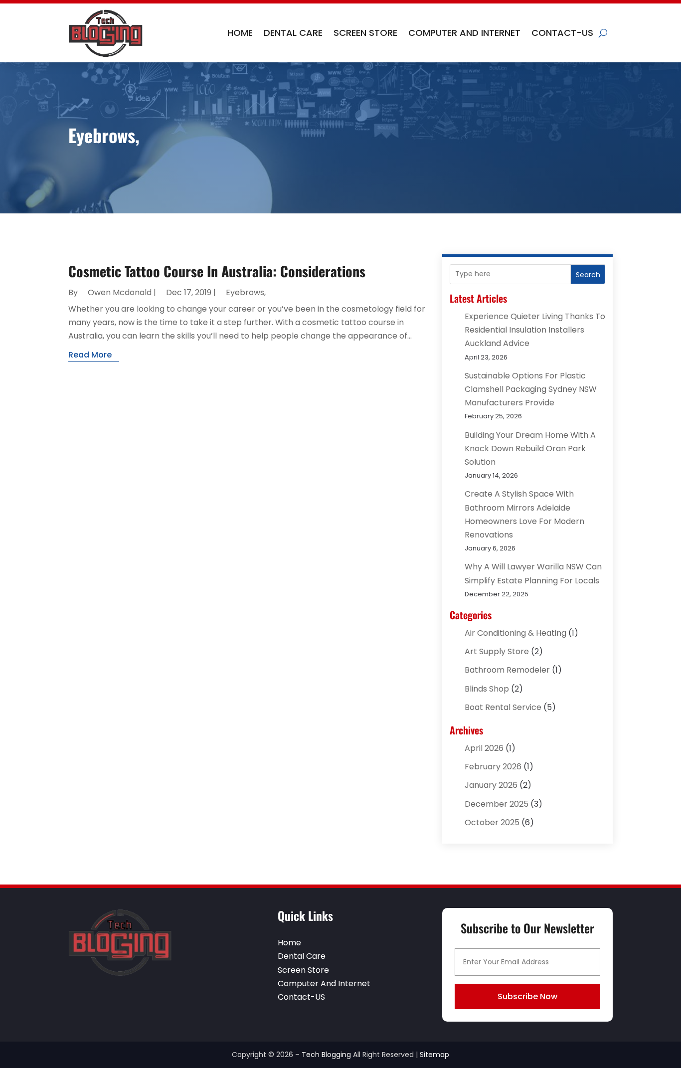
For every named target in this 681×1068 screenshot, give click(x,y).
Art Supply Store (497, 651)
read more (90, 354)
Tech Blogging (326, 1055)
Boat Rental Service (503, 707)
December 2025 (496, 804)
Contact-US (562, 32)
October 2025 (492, 822)
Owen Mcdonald (120, 292)
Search (588, 275)
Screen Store (365, 32)
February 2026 (493, 766)
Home (240, 32)
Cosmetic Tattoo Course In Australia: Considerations (216, 271)
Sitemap (434, 1055)
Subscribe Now (527, 996)
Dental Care (293, 32)
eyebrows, (246, 292)
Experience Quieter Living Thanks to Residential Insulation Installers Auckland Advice (535, 330)
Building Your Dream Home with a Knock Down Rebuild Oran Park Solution (530, 448)
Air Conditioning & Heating (515, 633)
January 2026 (491, 785)
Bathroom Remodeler (507, 670)
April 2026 (484, 748)
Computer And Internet (464, 32)
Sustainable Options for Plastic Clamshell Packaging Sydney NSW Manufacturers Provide (531, 389)
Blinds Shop (487, 689)
